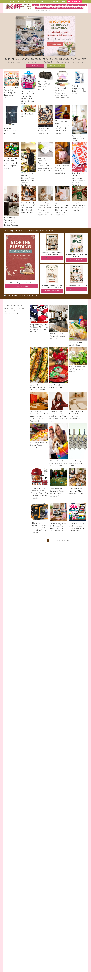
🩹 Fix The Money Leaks (21, 286)
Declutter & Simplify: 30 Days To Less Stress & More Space (52, 286)
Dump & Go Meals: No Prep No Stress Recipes (52, 253)
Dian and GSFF (13, 313)
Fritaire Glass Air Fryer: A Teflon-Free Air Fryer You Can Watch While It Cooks (39, 493)
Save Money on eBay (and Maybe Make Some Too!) (76, 491)
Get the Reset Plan (74, 1)
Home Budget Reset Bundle (76, 285)
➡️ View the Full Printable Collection (21, 295)
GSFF (18, 6)
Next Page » (65, 540)
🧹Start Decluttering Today (52, 290)
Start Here (35, 65)
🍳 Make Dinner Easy (52, 257)
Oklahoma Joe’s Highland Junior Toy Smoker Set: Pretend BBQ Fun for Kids (38, 528)
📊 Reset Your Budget (76, 289)
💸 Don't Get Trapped (76, 259)
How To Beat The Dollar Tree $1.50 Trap (76, 255)
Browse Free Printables (56, 65)
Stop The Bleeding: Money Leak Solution (21, 283)
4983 (58, 540)
